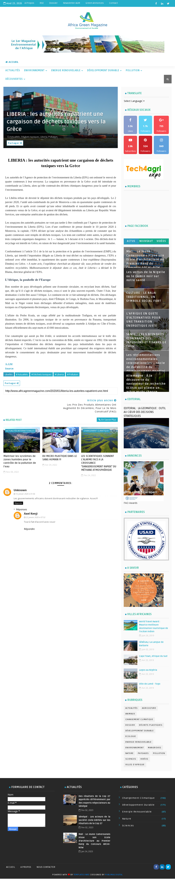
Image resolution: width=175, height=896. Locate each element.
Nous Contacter (46, 867)
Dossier (53, 3)
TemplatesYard (82, 874)
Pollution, (53, 136)
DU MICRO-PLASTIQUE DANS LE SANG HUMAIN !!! (59, 458)
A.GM (8, 364)
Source (9, 368)
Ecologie (130, 736)
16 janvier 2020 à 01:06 (25, 494)
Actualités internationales (20, 430)
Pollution (133, 70)
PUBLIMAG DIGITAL (114, 874)
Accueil (13, 62)
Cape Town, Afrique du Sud (153, 656)
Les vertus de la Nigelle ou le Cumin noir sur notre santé (145, 276)
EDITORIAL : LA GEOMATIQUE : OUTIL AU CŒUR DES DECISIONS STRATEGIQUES (145, 412)
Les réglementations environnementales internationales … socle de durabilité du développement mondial (145, 363)
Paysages (143, 753)
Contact (113, 3)
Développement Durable (103, 70)
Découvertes (14, 79)
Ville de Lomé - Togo (149, 684)
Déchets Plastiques (150, 725)
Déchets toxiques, (30, 136)
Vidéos (161, 241)
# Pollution (72, 374)
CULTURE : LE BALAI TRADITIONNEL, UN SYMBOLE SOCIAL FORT (143, 297)
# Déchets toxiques (41, 374)
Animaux (130, 713)
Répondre (18, 503)
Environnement (34, 70)
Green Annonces (95, 3)
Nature (129, 753)
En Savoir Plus (108, 419)
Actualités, (15, 136)
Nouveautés (146, 242)
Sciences (130, 759)
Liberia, (44, 136)
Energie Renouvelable (65, 70)
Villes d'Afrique (135, 764)
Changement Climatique (96, 430)
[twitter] (168, 3)
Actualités (12, 70)
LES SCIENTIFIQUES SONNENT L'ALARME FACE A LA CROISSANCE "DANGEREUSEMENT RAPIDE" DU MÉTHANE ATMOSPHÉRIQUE (98, 463)
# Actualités (22, 374)
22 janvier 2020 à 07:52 (35, 517)
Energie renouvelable (138, 742)
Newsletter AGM (71, 3)
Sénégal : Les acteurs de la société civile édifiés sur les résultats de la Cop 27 (94, 820)
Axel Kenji (31, 513)
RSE (42, 3)
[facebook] (156, 3)
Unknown (20, 490)
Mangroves (154, 747)
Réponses (21, 509)
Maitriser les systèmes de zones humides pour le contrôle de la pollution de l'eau (19, 461)
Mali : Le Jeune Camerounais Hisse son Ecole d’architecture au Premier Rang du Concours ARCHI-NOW (145, 259)
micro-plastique (53, 430)
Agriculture (149, 708)
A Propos (29, 3)
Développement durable (139, 730)
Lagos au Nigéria (148, 670)
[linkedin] (162, 3)
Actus (131, 241)
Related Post (14, 419)
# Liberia (59, 374)
